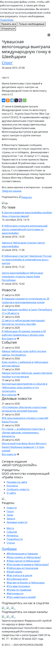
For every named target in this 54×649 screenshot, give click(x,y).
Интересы (12, 535)
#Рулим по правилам (19, 589)
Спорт (7, 62)
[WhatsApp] (24, 100)
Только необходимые (31, 24)
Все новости (9, 338)
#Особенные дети (17, 579)
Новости (12, 507)
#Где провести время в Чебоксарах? (28, 564)
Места (10, 528)
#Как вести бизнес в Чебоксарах (26, 582)
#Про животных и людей (21, 597)
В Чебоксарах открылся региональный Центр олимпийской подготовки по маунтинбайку (24, 229)
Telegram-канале (11, 191)
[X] (16, 100)
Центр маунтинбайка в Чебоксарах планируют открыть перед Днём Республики (22, 276)
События (12, 532)
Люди (10, 515)
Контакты (12, 485)
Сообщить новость (18, 489)
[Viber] (20, 100)
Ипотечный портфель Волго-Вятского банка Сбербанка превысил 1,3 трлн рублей (24, 447)
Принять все (8, 24)
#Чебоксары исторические (22, 568)
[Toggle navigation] (49, 35)
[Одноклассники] (8, 100)
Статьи (11, 542)
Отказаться (8, 28)
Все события (9, 394)
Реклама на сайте (17, 482)
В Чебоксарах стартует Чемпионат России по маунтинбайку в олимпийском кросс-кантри (26, 259)
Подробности (15, 539)
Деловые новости (17, 522)
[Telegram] (12, 100)
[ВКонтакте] (3, 100)
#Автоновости (15, 593)
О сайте (11, 493)
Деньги (11, 518)
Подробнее (6, 20)
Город (10, 511)
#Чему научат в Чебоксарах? (23, 561)
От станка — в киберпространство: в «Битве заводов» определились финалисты (23, 432)
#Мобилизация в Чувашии (22, 553)
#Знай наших (14, 571)
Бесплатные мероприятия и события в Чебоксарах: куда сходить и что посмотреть (24, 387)
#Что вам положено (18, 586)
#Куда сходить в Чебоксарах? (24, 557)
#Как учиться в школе (19, 575)
